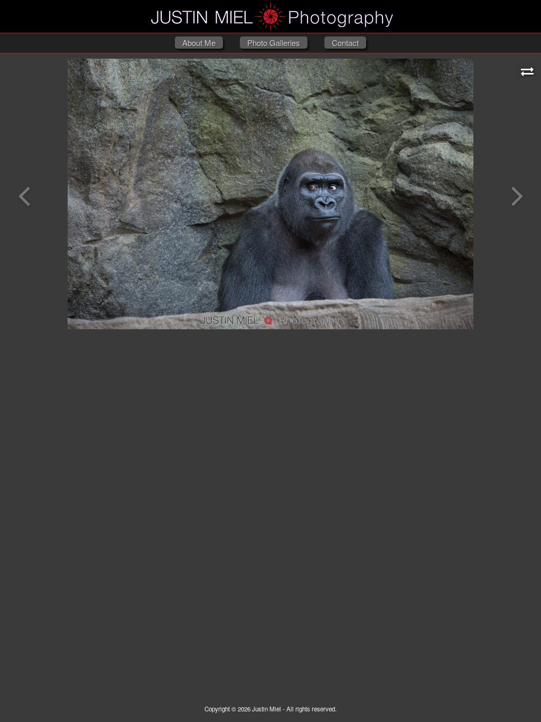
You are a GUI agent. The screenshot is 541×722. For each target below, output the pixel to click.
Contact (345, 42)
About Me (199, 42)
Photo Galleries (273, 42)
